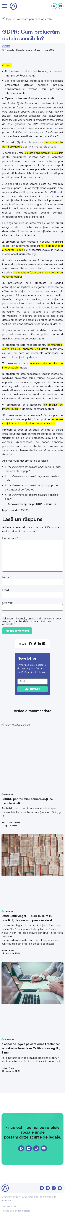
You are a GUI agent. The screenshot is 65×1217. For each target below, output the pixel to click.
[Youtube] (44, 1148)
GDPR (6, 46)
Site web (7, 602)
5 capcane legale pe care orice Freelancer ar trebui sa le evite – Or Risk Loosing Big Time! (31, 1048)
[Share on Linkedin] (39, 643)
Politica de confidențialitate (16, 1210)
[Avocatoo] (13, 6)
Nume (6, 577)
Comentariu (10, 538)
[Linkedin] (29, 1148)
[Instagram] (36, 1148)
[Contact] (60, 6)
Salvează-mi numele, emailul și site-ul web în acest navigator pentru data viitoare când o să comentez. (32, 621)
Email (6, 589)
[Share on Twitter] (35, 643)
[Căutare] (54, 6)
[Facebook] (21, 1148)
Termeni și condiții (11, 1206)
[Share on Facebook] (30, 643)
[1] (54, 192)
